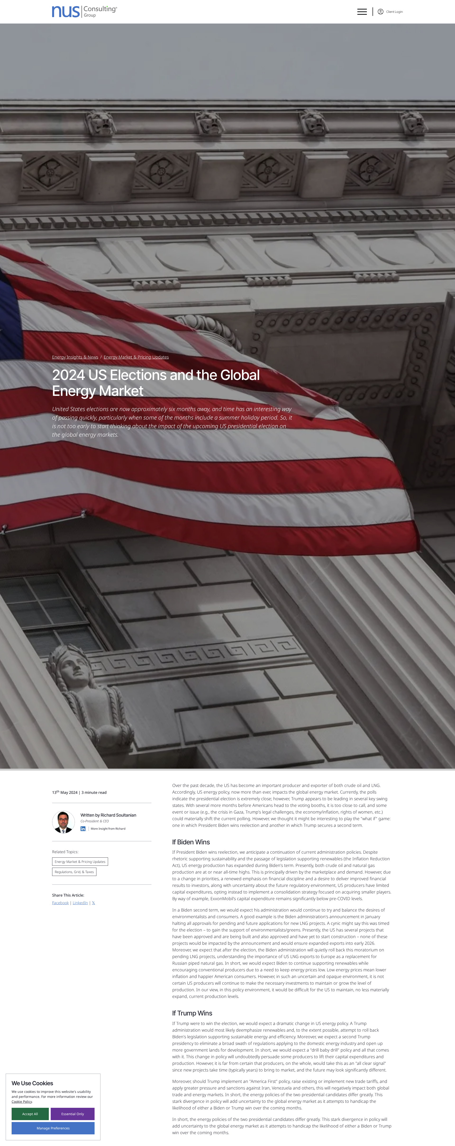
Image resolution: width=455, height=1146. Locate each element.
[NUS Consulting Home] (84, 12)
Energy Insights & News (75, 357)
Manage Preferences (53, 1128)
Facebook (60, 902)
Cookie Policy (22, 1101)
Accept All (30, 1114)
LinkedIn (80, 902)
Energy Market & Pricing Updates (136, 357)
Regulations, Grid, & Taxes (74, 872)
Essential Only (72, 1114)
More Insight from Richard (108, 829)
